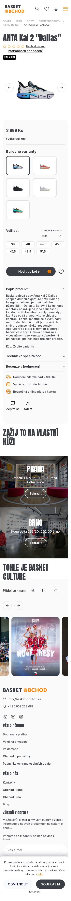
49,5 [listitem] (28, 251)
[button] (9, 87)
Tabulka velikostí (52, 230)
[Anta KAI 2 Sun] (45, 165)
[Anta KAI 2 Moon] (45, 187)
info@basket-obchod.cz (24, 699)
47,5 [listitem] (13, 251)
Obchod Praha (13, 789)
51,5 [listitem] (43, 251)
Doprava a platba (15, 734)
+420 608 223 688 (21, 706)
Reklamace (10, 749)
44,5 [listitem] (43, 244)
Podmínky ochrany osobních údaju (27, 763)
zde (40, 874)
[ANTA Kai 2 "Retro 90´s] (18, 209)
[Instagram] (55, 590)
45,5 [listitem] (58, 244)
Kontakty (9, 782)
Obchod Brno (12, 797)
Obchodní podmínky (17, 756)
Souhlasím (50, 884)
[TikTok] (33, 590)
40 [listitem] (28, 244)
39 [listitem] (13, 244)
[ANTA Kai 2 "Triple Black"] (18, 187)
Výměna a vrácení (15, 741)
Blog (6, 804)
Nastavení (34, 891)
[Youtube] (44, 590)
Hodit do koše (29, 271)
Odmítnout (18, 884)
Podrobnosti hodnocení (25, 51)
